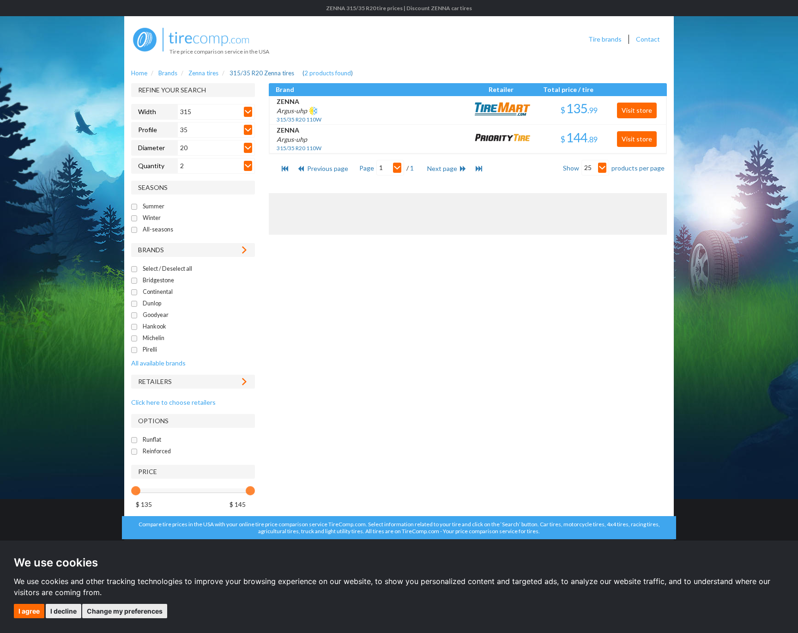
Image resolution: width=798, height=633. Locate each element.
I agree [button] (29, 611)
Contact (648, 39)
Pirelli (150, 349)
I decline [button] (63, 611)
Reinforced (157, 451)
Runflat (152, 439)
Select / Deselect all (167, 268)
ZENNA (288, 101)
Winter (152, 217)
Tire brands (605, 39)
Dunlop (152, 303)
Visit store (637, 110)
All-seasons (158, 229)
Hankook (154, 326)
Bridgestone (158, 280)
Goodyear (156, 314)
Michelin (153, 338)
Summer (153, 206)
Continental (158, 291)
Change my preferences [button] (125, 611)
